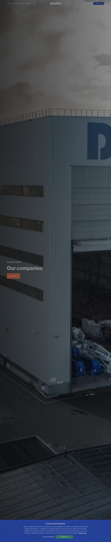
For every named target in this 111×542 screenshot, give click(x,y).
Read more (82, 533)
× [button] (110, 520)
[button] (38, 537)
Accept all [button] (64, 537)
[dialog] (55, 531)
